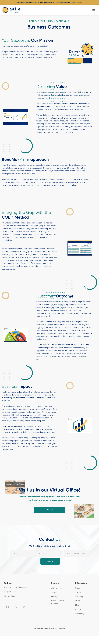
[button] (49, 510)
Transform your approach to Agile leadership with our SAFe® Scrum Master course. (49, 2)
